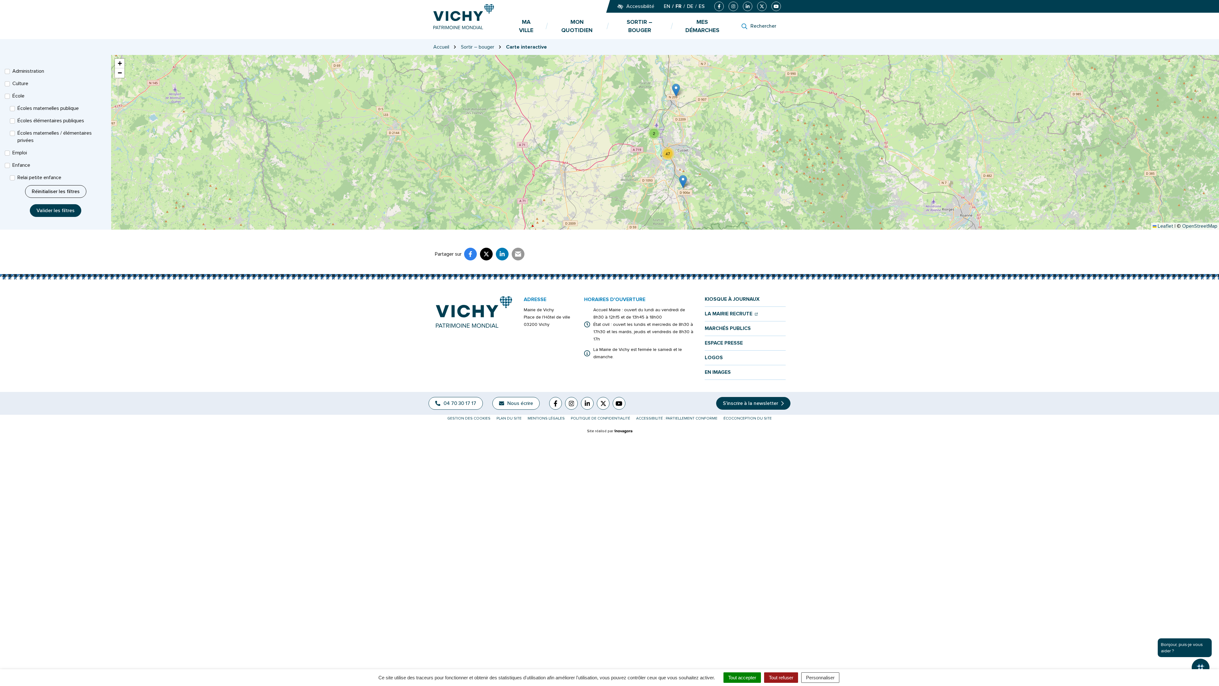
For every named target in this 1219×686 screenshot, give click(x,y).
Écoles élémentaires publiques (50, 121)
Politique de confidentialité (600, 418)
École (18, 96)
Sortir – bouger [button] (639, 26)
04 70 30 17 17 (459, 403)
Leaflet (1164, 226)
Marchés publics (728, 329)
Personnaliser (820, 677)
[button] (676, 90)
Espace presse (724, 343)
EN (667, 6)
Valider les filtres (56, 210)
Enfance (21, 165)
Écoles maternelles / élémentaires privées (54, 137)
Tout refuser (781, 677)
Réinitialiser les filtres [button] (56, 191)
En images (718, 372)
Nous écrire (520, 403)
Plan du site (509, 418)
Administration (28, 71)
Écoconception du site (747, 418)
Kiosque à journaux (732, 299)
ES (702, 6)
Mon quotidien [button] (577, 26)
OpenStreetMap (1199, 226)
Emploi (19, 153)
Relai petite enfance (39, 177)
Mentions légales (546, 418)
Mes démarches (702, 26)
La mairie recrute (731, 314)
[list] (665, 142)
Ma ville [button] (526, 26)
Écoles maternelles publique (48, 108)
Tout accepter (742, 677)
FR (679, 6)
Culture (20, 83)
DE (690, 6)
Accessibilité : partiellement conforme (676, 418)
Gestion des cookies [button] (468, 418)
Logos (714, 358)
